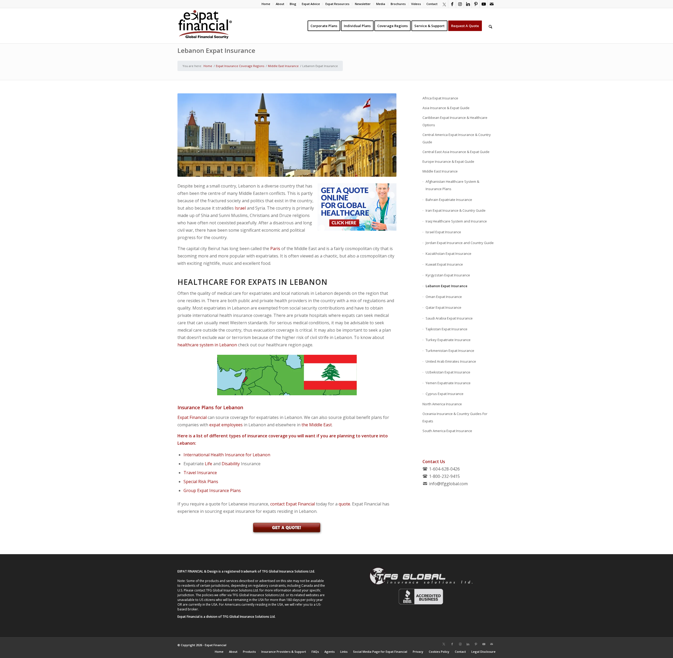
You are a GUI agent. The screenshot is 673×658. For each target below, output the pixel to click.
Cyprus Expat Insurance (444, 393)
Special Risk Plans (200, 481)
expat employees (226, 425)
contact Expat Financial (292, 504)
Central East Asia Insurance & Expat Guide (456, 151)
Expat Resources (337, 4)
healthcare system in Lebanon (207, 345)
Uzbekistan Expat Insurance (448, 372)
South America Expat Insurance (447, 430)
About (280, 4)
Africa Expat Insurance (440, 98)
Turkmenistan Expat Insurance (450, 350)
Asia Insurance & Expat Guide (446, 107)
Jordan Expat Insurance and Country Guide (460, 242)
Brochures (398, 4)
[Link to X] (444, 4)
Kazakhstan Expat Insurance (448, 253)
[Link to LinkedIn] (468, 4)
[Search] (490, 25)
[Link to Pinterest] (476, 4)
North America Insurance (442, 404)
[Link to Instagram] (460, 4)
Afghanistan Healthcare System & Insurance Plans (452, 185)
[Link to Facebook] (452, 4)
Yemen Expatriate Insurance (448, 383)
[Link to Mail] (492, 4)
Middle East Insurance (440, 171)
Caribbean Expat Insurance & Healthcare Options (454, 121)
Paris (275, 248)
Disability (231, 464)
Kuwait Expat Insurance (444, 264)
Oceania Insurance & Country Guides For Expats (454, 417)
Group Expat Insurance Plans (212, 490)
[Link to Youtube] (483, 4)
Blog (293, 4)
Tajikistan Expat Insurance (446, 329)
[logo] (205, 25)
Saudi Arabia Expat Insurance (449, 318)
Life (208, 464)
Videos (416, 4)
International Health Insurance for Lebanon (226, 455)
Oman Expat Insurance (444, 296)
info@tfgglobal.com (448, 484)
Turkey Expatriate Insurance (448, 339)
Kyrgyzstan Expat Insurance (448, 275)
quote (344, 504)
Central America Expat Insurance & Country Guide (456, 138)
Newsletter (363, 4)
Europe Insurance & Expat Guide (448, 161)
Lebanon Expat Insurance (216, 50)
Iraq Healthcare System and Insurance (456, 221)
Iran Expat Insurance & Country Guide (456, 210)
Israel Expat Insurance (443, 232)
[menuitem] (266, 4)
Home (266, 4)
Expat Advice (311, 4)
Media (380, 4)
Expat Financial (192, 417)
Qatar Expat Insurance (443, 307)
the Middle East (317, 425)
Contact (431, 4)
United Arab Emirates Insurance (451, 361)
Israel (240, 208)
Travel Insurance (200, 472)
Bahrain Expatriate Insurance (449, 199)
